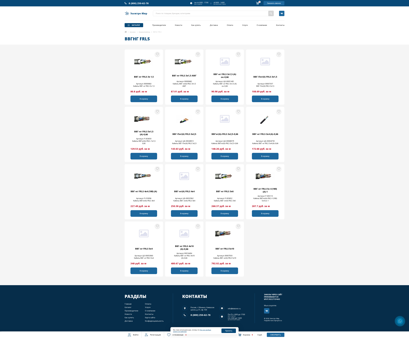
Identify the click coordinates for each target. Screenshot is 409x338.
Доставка (129, 321)
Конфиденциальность (154, 321)
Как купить (129, 317)
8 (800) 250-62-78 (139, 3)
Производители (131, 311)
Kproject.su (278, 320)
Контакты (149, 314)
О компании (150, 311)
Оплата (148, 304)
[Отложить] (157, 54)
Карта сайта (150, 317)
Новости (128, 314)
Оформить (275, 335)
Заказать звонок (274, 3)
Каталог (128, 307)
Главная (128, 304)
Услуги (147, 307)
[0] (257, 3)
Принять (228, 331)
